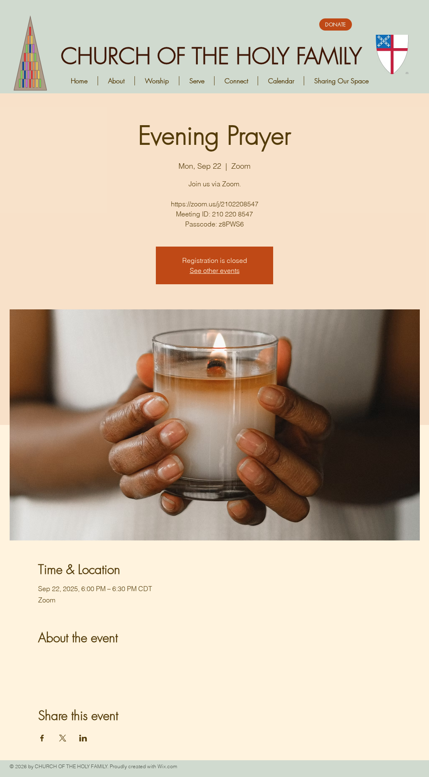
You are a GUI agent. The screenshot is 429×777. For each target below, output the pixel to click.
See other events (215, 270)
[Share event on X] (63, 738)
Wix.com (167, 766)
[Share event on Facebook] (42, 738)
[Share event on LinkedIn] (83, 738)
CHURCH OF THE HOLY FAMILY (211, 56)
